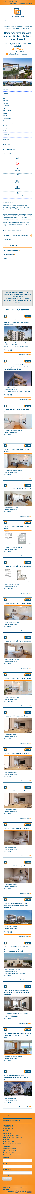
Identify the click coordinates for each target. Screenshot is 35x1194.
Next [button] (31, 69)
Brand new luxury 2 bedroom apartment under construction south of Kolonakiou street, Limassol (16, 322)
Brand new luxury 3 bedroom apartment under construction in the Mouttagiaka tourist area (16, 906)
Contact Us (21, 3)
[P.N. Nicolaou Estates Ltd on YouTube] (10, 1126)
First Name (6, 1157)
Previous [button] (4, 69)
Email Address (7, 1169)
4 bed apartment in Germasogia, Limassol (16, 716)
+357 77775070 (9, 1152)
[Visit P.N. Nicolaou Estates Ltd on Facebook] (26, 3)
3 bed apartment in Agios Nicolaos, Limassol (17, 489)
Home (6, 1)
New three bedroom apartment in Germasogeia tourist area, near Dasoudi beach (16, 1077)
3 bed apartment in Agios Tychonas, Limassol (17, 678)
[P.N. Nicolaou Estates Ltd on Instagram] (9, 1126)
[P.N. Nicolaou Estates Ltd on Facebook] (3, 1126)
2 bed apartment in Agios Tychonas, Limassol (17, 566)
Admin (17, 1)
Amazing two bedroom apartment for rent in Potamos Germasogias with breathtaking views (17, 1036)
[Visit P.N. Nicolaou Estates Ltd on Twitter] (28, 3)
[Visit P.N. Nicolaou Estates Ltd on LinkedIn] (27, 3)
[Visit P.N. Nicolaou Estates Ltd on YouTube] (31, 3)
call (26, 300)
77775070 (7, 1139)
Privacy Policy (13, 3)
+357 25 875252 (9, 1141)
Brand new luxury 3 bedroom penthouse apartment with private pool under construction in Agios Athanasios (16, 949)
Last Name (6, 1163)
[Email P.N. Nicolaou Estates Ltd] (12, 1126)
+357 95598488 (9, 1128)
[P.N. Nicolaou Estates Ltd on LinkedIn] (5, 1126)
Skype (6, 1130)
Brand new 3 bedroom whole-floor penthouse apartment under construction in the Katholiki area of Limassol (17, 367)
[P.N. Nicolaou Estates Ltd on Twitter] (7, 1126)
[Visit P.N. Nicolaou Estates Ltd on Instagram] (29, 3)
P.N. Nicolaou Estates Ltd (13, 1187)
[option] (17, 68)
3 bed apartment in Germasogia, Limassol (16, 791)
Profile (12, 1)
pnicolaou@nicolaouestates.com (18, 54)
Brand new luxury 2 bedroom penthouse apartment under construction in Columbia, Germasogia (17, 992)
